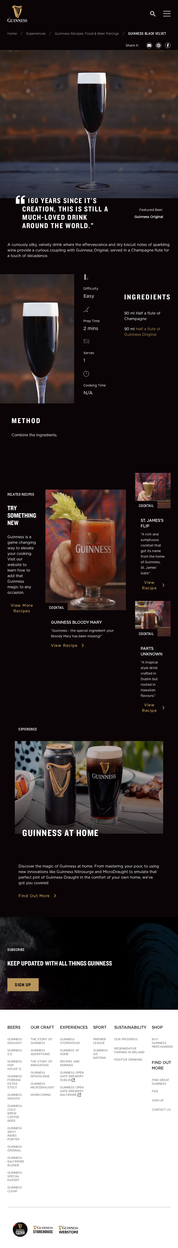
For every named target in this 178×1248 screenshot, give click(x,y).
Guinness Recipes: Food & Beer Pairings (87, 33)
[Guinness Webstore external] (68, 1229)
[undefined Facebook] (168, 45)
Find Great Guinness (160, 1081)
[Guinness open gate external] (20, 1229)
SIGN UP (23, 984)
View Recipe (64, 645)
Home (12, 33)
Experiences (36, 33)
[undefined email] (149, 45)
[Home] (17, 14)
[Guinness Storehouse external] (43, 1229)
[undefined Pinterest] (158, 45)
